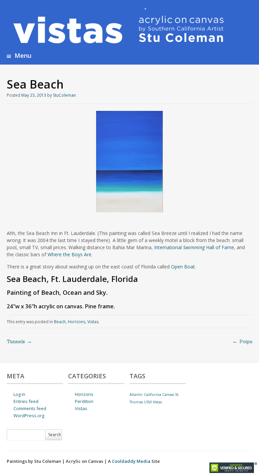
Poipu (242, 342)
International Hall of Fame (194, 247)
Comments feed (29, 408)
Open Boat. (183, 266)
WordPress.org (28, 415)
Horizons (76, 322)
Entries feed (25, 401)
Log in (19, 394)
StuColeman (64, 95)
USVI (148, 402)
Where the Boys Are (69, 254)
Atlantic (136, 394)
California (152, 394)
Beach (60, 322)
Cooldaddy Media (131, 461)
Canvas (168, 394)
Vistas (92, 322)
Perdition (84, 401)
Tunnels (19, 342)
